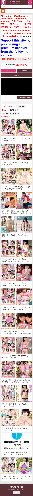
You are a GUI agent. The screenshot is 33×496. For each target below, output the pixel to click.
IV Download (11, 489)
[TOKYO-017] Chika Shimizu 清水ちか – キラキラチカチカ (16, 357)
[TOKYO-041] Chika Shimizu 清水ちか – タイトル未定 (16, 164)
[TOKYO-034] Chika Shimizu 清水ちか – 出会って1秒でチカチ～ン (16, 477)
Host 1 (9, 70)
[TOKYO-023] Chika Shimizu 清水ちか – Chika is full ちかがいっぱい (16, 308)
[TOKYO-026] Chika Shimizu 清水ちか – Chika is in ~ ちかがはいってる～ (16, 284)
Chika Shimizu (11, 113)
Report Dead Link (25, 97)
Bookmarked (11, 65)
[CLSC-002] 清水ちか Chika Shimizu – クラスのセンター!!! (16, 429)
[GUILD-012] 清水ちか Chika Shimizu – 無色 (15, 236)
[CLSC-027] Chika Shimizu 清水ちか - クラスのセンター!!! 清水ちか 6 (16, 453)
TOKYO (21, 106)
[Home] (11, 2)
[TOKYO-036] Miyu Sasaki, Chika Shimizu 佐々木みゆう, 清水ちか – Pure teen (16, 381)
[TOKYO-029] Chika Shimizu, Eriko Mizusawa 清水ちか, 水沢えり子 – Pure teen (16, 333)
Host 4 (16, 75)
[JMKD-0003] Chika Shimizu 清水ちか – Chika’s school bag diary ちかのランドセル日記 (16, 212)
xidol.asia (25, 36)
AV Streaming (21, 489)
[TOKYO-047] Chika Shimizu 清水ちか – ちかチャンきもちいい (16, 139)
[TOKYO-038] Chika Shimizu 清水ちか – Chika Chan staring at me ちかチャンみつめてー (16, 260)
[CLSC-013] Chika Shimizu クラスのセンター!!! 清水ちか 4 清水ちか (16, 188)
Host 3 (24, 71)
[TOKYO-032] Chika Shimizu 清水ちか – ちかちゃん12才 (16, 405)
